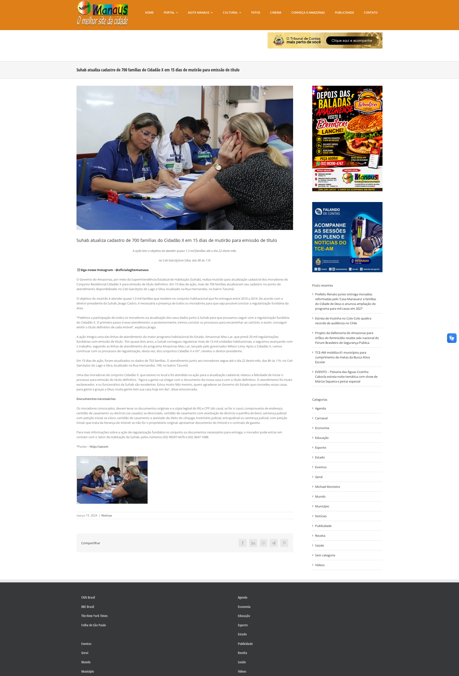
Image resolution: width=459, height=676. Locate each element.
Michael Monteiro (327, 486)
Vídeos (320, 565)
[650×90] (325, 34)
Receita (320, 535)
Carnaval (321, 418)
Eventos (321, 467)
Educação (322, 438)
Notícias (106, 515)
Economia (322, 428)
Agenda (320, 408)
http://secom (99, 446)
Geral (318, 477)
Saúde (319, 545)
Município (322, 506)
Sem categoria (325, 555)
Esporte (320, 447)
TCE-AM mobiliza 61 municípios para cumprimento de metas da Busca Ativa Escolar (342, 357)
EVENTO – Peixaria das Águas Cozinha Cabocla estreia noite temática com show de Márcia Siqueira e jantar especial (346, 376)
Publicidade (323, 526)
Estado (320, 457)
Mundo (320, 496)
